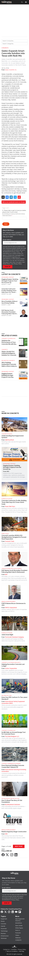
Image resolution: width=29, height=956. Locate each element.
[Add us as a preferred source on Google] (19, 197)
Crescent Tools (9, 541)
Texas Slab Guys (10, 506)
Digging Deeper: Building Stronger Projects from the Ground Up (10, 280)
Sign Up (7, 266)
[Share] (7, 197)
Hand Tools (5, 533)
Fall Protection (6, 695)
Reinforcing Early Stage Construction (14, 831)
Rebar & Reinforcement (9, 601)
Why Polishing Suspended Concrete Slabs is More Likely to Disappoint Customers (9, 364)
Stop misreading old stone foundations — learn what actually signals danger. (14, 807)
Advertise (13, 949)
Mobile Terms (6, 264)
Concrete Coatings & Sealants (11, 662)
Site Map (21, 951)
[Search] (21, 2)
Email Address (7, 239)
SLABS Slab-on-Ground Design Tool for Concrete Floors (13, 733)
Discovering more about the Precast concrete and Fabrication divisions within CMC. (13, 837)
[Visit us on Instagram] (11, 854)
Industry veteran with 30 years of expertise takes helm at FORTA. (14, 610)
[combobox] (14, 40)
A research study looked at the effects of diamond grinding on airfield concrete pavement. (14, 775)
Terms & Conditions (12, 951)
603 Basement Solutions (12, 804)
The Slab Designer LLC (12, 736)
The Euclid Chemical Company (14, 637)
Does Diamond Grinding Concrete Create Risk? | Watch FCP (13, 766)
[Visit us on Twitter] (7, 854)
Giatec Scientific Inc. (11, 70)
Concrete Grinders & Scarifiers (11, 763)
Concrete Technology (9, 338)
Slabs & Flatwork (7, 498)
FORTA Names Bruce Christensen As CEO (14, 604)
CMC (6, 834)
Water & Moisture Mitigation (10, 798)
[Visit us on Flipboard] (20, 912)
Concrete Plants (7, 433)
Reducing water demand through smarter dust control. (14, 442)
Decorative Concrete (8, 360)
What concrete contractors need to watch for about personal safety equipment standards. (14, 707)
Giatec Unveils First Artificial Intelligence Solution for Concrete (9, 353)
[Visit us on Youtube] (16, 912)
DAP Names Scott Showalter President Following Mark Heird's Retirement (9, 311)
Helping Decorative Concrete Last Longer (13, 665)
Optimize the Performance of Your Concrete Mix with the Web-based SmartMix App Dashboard (9, 342)
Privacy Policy (18, 264)
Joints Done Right (7, 634)
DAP (6, 574)
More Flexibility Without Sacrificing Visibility (9, 302)
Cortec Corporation (11, 668)
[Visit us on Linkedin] (15, 854)
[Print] (3, 197)
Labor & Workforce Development (12, 568)
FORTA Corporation (11, 607)
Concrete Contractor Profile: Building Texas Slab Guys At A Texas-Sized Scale (9, 290)
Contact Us (6, 949)
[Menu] (25, 2)
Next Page (18, 846)
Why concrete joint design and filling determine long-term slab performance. (13, 640)
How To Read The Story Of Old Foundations (12, 801)
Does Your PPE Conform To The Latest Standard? (14, 698)
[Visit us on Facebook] (3, 854)
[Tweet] (15, 197)
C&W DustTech (9, 440)
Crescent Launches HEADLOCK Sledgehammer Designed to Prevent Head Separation (14, 537)
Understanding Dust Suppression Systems (13, 436)
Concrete (5, 48)
